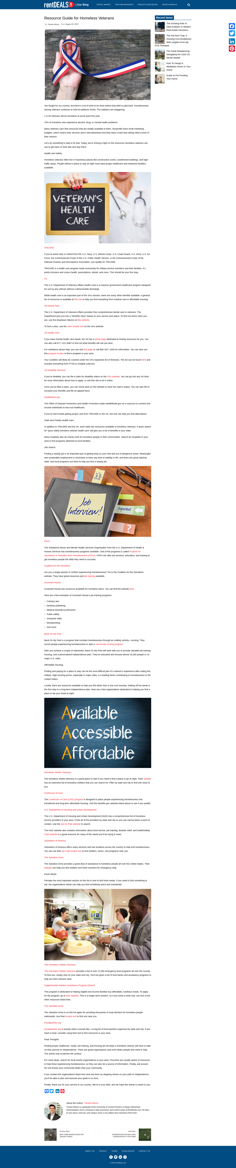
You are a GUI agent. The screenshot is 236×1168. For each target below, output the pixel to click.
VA (45, 278)
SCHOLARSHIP (128, 1151)
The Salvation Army (53, 857)
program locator (56, 353)
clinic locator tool (75, 326)
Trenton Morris (53, 24)
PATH (47, 541)
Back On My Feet (52, 634)
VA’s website (113, 376)
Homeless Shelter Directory (57, 772)
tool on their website (71, 824)
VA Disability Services (55, 370)
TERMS (114, 1151)
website (147, 779)
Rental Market (104, 5)
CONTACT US (144, 1151)
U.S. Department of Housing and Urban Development (70, 810)
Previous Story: (72, 1134)
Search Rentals (169, 5)
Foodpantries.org (52, 1023)
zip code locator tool (71, 851)
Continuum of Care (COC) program (66, 799)
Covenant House (52, 582)
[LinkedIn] (232, 41)
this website (83, 320)
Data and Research (124, 5)
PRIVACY (103, 1151)
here (144, 360)
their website (72, 995)
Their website (50, 834)
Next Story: (124, 1134)
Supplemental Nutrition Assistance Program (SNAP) (69, 985)
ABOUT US (90, 1151)
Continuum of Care (53, 793)
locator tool (71, 1016)
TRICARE (49, 248)
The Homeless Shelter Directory (60, 965)
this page (88, 349)
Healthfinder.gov (52, 397)
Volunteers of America (55, 841)
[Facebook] (232, 26)
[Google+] (232, 37)
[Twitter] (232, 33)
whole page (100, 339)
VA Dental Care (51, 306)
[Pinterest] (232, 48)
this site (78, 299)
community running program (109, 644)
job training (89, 576)
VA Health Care (51, 333)
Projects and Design (148, 5)
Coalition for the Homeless (57, 566)
